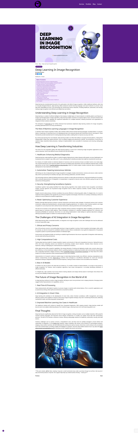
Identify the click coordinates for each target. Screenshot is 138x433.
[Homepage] (41, 4)
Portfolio (88, 4)
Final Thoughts (39, 101)
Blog (94, 4)
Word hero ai (56, 257)
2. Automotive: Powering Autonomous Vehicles (45, 86)
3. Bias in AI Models (40, 94)
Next (101, 375)
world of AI (56, 323)
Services (81, 4)
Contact (99, 4)
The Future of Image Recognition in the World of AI (46, 95)
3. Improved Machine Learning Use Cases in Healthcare (47, 99)
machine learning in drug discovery (59, 165)
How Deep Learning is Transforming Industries (45, 84)
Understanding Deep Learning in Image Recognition (47, 81)
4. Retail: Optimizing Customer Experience (44, 89)
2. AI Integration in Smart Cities (42, 98)
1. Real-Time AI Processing (41, 97)
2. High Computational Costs (42, 93)
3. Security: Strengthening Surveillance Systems (46, 88)
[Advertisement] (69, 16)
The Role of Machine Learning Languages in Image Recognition (49, 82)
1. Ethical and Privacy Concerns (42, 92)
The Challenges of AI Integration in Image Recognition (47, 90)
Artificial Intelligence (39, 66)
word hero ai (48, 124)
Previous (37, 375)
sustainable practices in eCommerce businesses (76, 251)
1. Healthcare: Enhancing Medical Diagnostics (45, 85)
